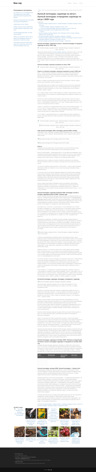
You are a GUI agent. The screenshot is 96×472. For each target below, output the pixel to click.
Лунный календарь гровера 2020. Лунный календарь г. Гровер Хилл (55, 41)
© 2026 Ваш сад (19, 454)
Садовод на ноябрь (52, 405)
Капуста (42, 31)
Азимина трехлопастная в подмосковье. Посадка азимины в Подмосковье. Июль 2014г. (23, 28)
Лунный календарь (47, 404)
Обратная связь (19, 461)
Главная (69, 3)
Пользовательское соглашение (28, 457)
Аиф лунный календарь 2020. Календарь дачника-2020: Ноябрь (54, 30)
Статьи (80, 3)
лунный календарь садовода (59, 52)
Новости (75, 3)
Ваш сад (18, 3)
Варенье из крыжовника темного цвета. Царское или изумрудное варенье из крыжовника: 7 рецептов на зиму (23, 38)
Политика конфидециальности (22, 458)
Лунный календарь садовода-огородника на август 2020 (53, 26)
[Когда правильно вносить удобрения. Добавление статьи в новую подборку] (53, 436)
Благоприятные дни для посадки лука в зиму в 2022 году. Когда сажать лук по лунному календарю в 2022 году (23, 44)
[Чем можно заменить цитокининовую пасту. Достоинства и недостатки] (53, 415)
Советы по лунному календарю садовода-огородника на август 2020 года (58, 28)
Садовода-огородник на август (69, 404)
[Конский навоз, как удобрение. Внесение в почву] (31, 436)
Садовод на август (56, 404)
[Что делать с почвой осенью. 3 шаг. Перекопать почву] (64, 436)
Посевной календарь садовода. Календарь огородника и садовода (55, 36)
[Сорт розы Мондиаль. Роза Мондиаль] (19, 412)
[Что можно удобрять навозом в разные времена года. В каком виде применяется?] (19, 436)
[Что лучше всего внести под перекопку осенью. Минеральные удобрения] (42, 436)
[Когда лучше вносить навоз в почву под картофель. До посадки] (31, 418)
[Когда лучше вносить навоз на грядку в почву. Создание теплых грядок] (64, 418)
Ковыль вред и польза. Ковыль (21, 24)
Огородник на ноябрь (62, 405)
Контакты (17, 457)
